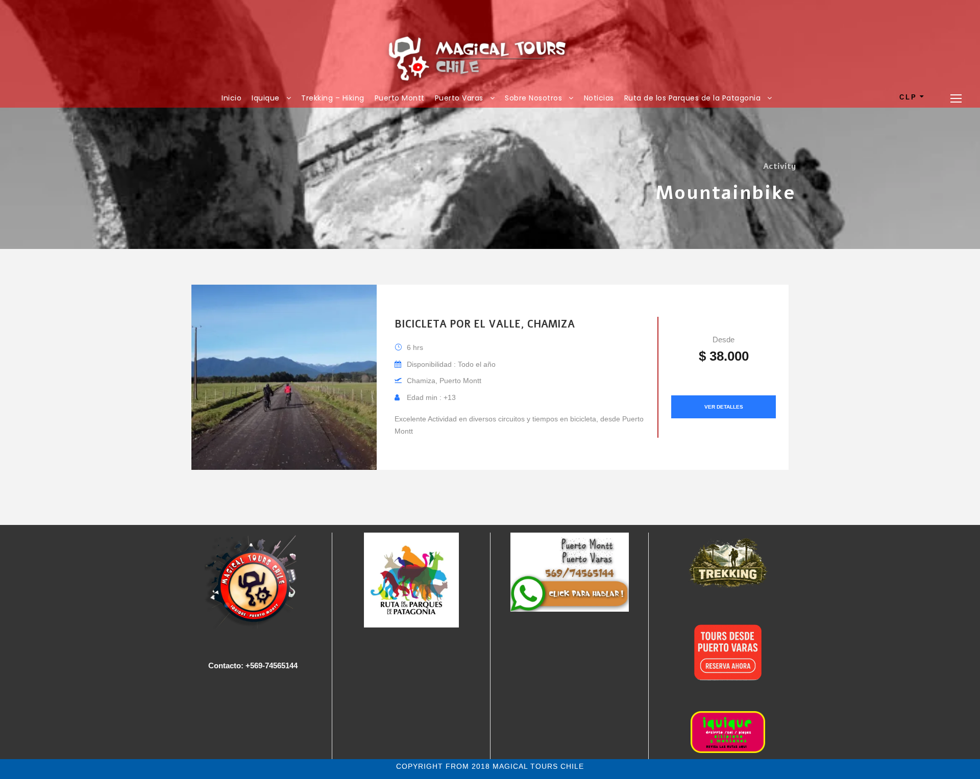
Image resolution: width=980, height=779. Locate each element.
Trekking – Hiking (332, 98)
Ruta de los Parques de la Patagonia (692, 98)
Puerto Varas (459, 98)
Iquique (266, 98)
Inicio (231, 98)
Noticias (599, 98)
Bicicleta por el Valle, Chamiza (485, 324)
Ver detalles (723, 407)
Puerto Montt (400, 98)
